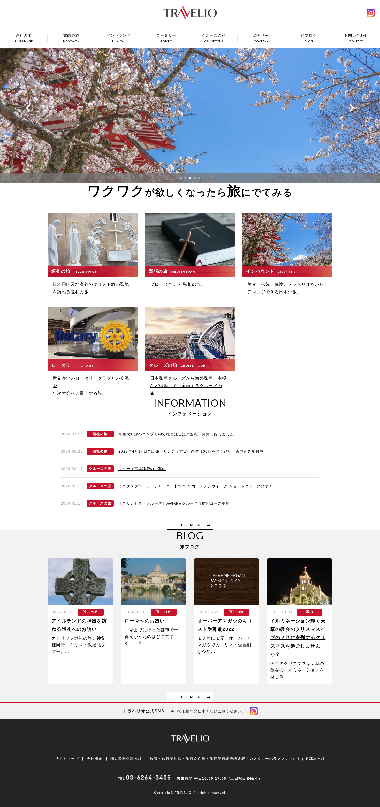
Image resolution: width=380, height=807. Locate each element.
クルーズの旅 (100, 469)
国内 (309, 612)
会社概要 (95, 759)
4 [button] (195, 178)
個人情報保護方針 (126, 759)
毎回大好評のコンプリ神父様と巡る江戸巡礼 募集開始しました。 (178, 434)
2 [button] (185, 178)
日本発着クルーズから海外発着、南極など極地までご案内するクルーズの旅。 (188, 385)
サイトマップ (67, 759)
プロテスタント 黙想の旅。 (178, 284)
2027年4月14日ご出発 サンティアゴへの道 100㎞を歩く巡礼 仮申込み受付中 (193, 451)
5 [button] (199, 178)
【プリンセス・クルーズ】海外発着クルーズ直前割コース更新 (174, 503)
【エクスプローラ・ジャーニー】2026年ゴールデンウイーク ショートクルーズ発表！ (195, 486)
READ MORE (190, 525)
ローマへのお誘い (145, 621)
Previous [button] (28, 107)
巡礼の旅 (100, 434)
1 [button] (181, 178)
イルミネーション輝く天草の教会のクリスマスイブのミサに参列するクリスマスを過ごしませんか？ (297, 637)
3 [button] (190, 178)
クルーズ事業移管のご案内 (142, 469)
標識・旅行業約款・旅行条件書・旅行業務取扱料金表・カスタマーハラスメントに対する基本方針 (237, 759)
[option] (190, 113)
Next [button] (351, 107)
